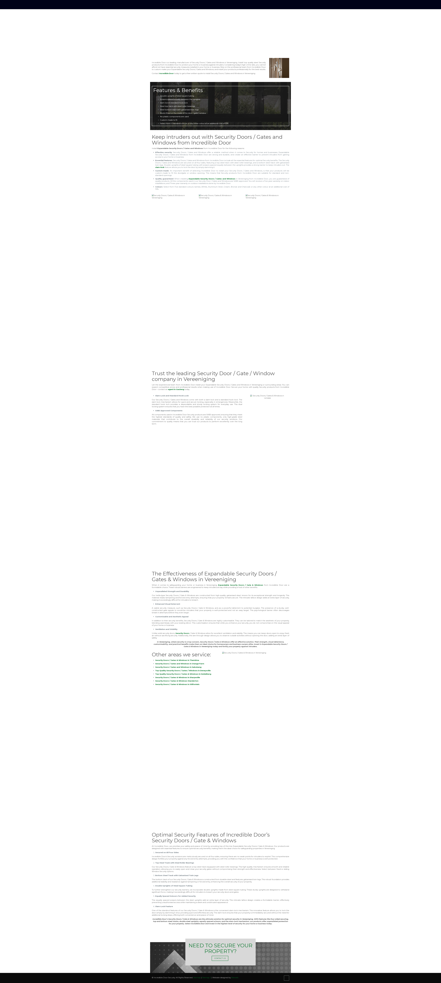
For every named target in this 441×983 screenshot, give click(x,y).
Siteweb (234, 977)
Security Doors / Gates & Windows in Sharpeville (177, 677)
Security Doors (182, 633)
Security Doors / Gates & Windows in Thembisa (177, 660)
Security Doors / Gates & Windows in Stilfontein (177, 684)
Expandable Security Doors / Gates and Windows (212, 179)
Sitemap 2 (206, 977)
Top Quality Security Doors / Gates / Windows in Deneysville (183, 670)
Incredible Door (166, 73)
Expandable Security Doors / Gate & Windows (240, 585)
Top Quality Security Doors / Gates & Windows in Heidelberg (183, 674)
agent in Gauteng (176, 389)
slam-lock (159, 167)
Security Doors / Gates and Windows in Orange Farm (179, 664)
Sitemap (197, 977)
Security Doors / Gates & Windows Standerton (176, 681)
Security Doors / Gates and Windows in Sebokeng (178, 667)
